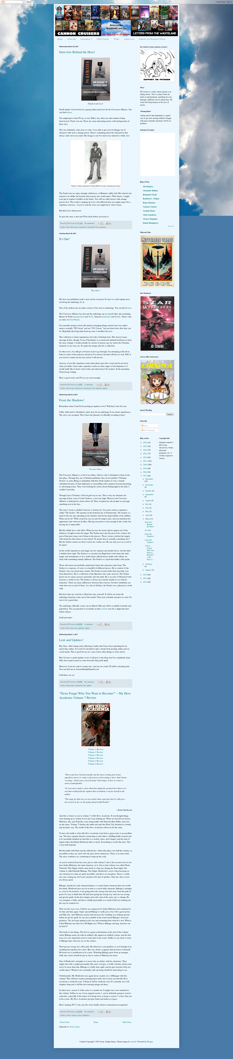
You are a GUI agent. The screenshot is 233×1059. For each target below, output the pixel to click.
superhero (102, 227)
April (147, 515)
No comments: (90, 223)
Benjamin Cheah (150, 194)
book (67, 227)
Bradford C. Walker (151, 198)
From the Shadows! (71, 400)
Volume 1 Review (95, 749)
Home (60, 38)
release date (70, 388)
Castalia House (149, 210)
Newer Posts (64, 1022)
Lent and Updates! (71, 640)
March (148, 518)
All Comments (149, 430)
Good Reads (74, 319)
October (148, 490)
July (147, 504)
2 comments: (89, 624)
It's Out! (64, 239)
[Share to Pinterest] (110, 223)
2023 (145, 453)
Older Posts (127, 1022)
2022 (145, 457)
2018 (145, 472)
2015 (145, 578)
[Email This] (99, 223)
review (79, 1015)
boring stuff (70, 685)
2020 (145, 464)
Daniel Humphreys (150, 222)
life (84, 685)
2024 (145, 450)
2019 (145, 468)
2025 (145, 446)
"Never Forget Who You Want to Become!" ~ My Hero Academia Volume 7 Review (95, 695)
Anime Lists (129, 38)
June (147, 507)
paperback (80, 316)
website (104, 608)
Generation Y (86, 38)
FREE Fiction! (103, 38)
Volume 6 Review (95, 763)
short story (73, 628)
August (148, 500)
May (147, 511)
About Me (71, 38)
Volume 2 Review (95, 752)
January (148, 570)
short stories (74, 227)
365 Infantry (148, 186)
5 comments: (89, 384)
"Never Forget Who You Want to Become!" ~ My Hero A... (149, 552)
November (149, 485)
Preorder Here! (95, 469)
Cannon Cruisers (150, 206)
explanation (79, 685)
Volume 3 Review (95, 755)
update (105, 388)
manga (74, 1015)
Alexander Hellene (150, 190)
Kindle (118, 316)
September (149, 494)
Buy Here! (95, 290)
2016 (145, 574)
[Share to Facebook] (107, 223)
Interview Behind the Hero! (77, 52)
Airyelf (133, 1041)
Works (116, 38)
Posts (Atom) (75, 1026)
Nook (90, 316)
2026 (145, 442)
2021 (145, 461)
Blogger (150, 1041)
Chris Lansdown (149, 214)
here (100, 103)
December (149, 479)
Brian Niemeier (149, 202)
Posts (145, 425)
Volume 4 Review (95, 758)
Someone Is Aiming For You (89, 227)
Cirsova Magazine (150, 218)
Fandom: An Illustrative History (152, 38)
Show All (171, 226)
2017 (145, 475)
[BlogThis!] (102, 223)
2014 (145, 582)
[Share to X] (104, 223)
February (148, 564)
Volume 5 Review (95, 760)
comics (68, 1015)
